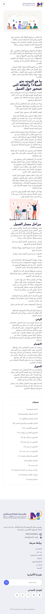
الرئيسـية (39, 549)
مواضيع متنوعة (31, 479)
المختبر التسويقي (36, 555)
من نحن (39, 552)
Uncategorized (31, 409)
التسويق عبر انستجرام (29, 442)
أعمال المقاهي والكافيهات (28, 418)
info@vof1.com (31, 537)
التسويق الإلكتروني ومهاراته (27, 432)
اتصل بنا (39, 565)
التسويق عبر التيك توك (29, 437)
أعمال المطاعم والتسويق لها (27, 414)
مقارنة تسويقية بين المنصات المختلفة (24, 470)
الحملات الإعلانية (30, 460)
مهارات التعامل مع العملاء (28, 475)
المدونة (39, 568)
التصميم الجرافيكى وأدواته (27, 456)
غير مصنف (32, 465)
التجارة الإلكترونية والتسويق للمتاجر (25, 423)
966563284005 (32, 534)
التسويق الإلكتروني (29, 428)
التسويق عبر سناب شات (28, 451)
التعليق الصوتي (37, 561)
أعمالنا (39, 558)
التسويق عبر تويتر (30, 446)
